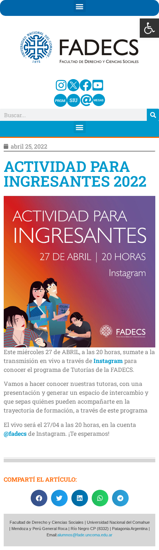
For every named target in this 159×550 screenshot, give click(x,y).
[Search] (153, 115)
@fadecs (15, 433)
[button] (149, 28)
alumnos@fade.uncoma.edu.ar (84, 535)
